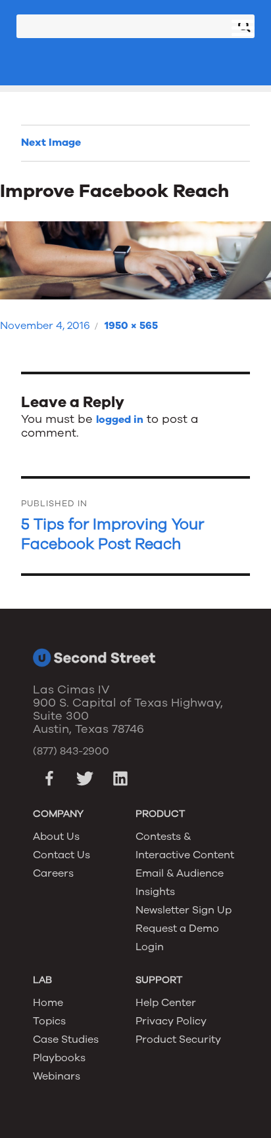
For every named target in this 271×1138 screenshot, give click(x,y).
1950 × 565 (131, 325)
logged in (119, 419)
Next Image (51, 142)
